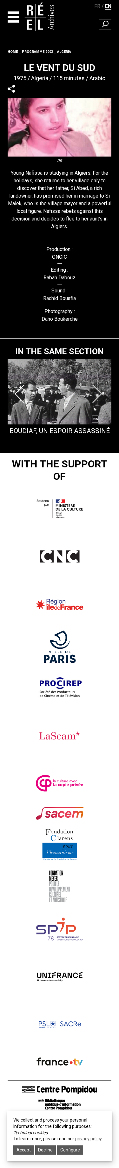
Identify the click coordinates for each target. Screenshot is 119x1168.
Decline (45, 1149)
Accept (24, 1149)
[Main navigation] (13, 17)
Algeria (64, 52)
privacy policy (88, 1138)
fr (97, 6)
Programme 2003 (37, 52)
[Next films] (98, 394)
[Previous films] (21, 394)
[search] (105, 24)
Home (13, 52)
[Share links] (11, 89)
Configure (70, 1149)
